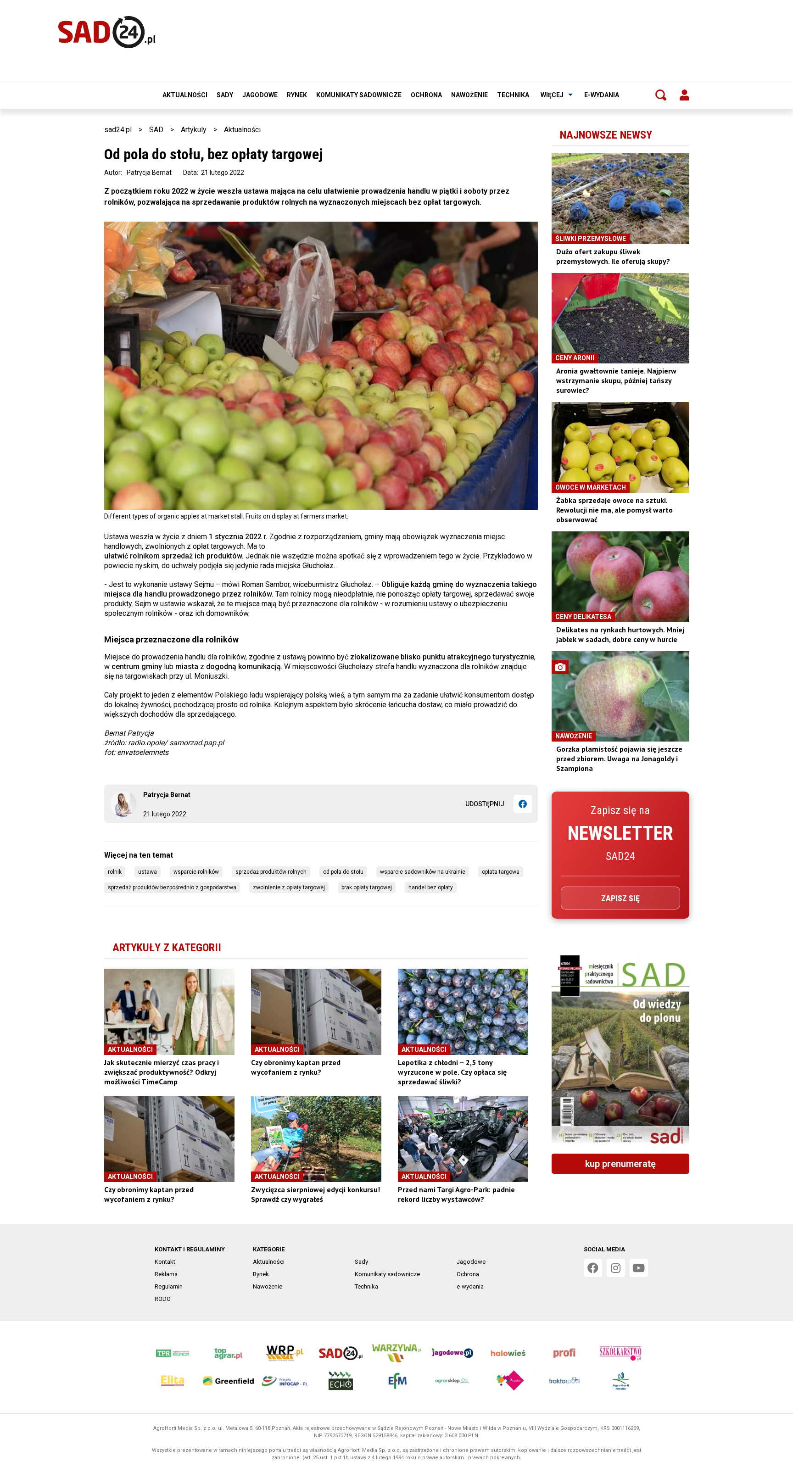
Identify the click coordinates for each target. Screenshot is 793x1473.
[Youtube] (639, 1268)
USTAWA (147, 872)
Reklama (166, 1274)
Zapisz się (620, 898)
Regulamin (169, 1286)
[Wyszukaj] (660, 94)
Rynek (297, 95)
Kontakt (165, 1261)
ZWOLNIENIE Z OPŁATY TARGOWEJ (289, 887)
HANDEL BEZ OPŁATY (430, 887)
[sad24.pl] (106, 32)
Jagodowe (260, 95)
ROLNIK (115, 872)
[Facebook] (523, 804)
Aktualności (184, 95)
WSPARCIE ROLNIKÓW (196, 872)
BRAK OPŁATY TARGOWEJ (366, 887)
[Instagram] (616, 1268)
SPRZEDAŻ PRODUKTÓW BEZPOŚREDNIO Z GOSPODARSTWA (172, 887)
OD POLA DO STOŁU (343, 872)
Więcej (552, 95)
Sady (225, 95)
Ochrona (426, 95)
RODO (163, 1298)
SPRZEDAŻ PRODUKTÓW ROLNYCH (271, 872)
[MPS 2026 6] (620, 1050)
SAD (156, 129)
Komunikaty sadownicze (359, 95)
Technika (513, 95)
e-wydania (601, 95)
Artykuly (194, 129)
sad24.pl (118, 129)
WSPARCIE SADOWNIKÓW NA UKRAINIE (422, 872)
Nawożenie (469, 95)
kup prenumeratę (620, 1163)
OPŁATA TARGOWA (500, 872)
